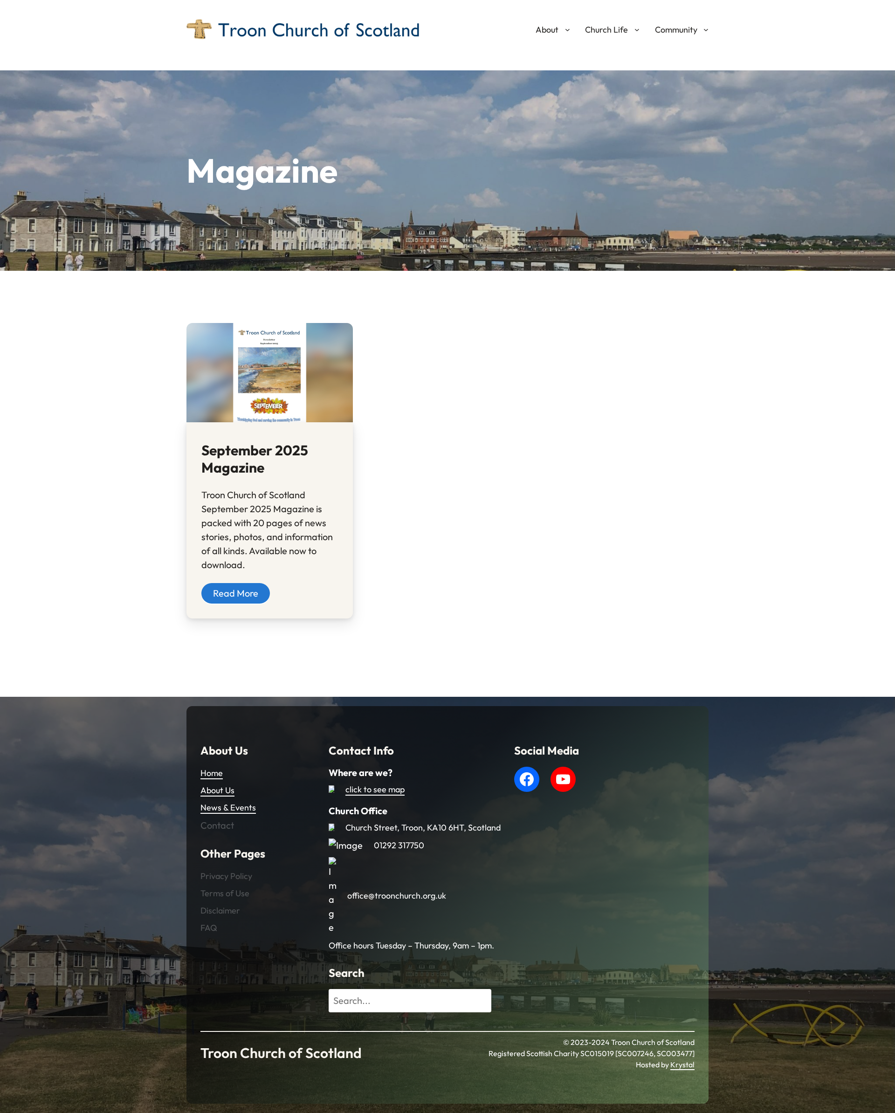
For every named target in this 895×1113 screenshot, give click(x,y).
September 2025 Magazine (254, 459)
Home (211, 773)
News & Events (228, 807)
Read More (235, 593)
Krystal (682, 1064)
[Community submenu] (706, 29)
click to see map (375, 789)
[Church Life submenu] (637, 29)
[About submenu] (567, 29)
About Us (217, 790)
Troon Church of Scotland (281, 1053)
